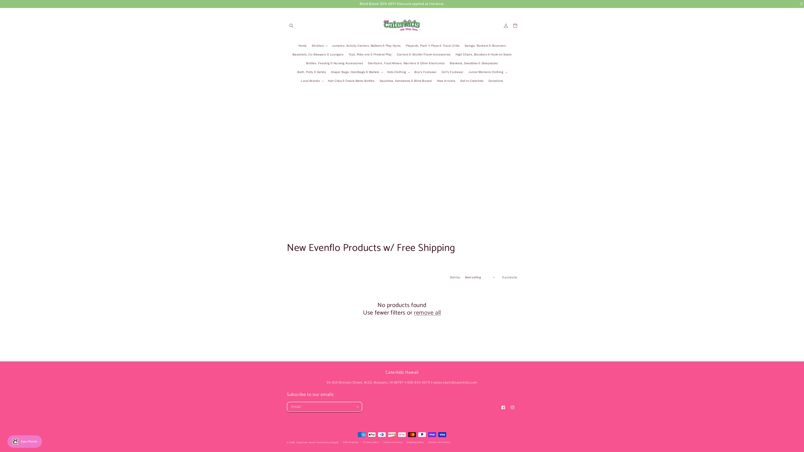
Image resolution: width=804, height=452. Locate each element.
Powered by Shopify (327, 442)
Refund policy (351, 442)
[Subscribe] (357, 407)
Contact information (439, 442)
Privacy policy (371, 442)
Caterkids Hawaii (306, 442)
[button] (291, 25)
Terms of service (392, 442)
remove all (427, 313)
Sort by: (455, 277)
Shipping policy (415, 442)
